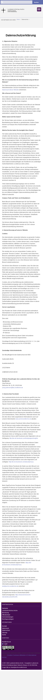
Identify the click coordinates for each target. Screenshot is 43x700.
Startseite (5, 608)
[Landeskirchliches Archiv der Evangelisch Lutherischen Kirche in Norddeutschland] (14, 10)
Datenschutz (6, 630)
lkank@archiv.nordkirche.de (19, 667)
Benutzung (5, 612)
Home (18, 19)
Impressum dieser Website (10, 90)
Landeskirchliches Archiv (10, 610)
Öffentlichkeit (6, 615)
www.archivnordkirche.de (23, 419)
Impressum (5, 628)
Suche (4, 634)
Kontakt (4, 626)
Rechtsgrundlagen (8, 619)
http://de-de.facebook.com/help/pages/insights (23, 438)
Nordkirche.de (6, 642)
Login (5, 644)
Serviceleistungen (7, 617)
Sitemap (4, 632)
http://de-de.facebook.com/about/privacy (21, 462)
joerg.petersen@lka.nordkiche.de (12, 387)
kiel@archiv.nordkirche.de (10, 586)
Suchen (36, 2)
